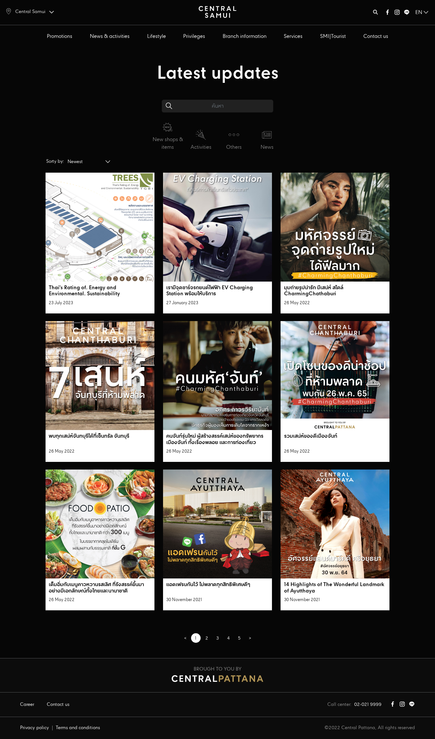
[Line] (406, 14)
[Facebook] (387, 14)
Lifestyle (156, 36)
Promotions (59, 36)
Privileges (194, 36)
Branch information (245, 36)
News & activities (110, 36)
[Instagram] (397, 14)
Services (293, 36)
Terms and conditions (78, 727)
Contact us (375, 36)
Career (27, 704)
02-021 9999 (368, 704)
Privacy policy (34, 727)
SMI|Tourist (333, 36)
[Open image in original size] (217, 12)
